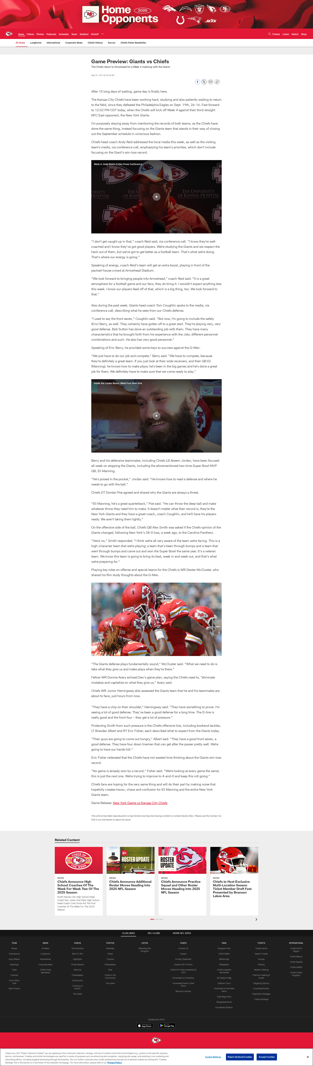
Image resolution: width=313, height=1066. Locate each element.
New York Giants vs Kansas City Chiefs (140, 803)
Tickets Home (261, 948)
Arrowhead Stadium (224, 1007)
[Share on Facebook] (197, 83)
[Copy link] (217, 82)
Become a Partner (183, 991)
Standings (14, 964)
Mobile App (224, 959)
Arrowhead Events (261, 988)
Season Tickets (261, 954)
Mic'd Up (77, 970)
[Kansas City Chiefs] (156, 1040)
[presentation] (257, 920)
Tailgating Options (261, 983)
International (45, 959)
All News (45, 948)
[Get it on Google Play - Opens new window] (167, 1027)
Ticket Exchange (261, 999)
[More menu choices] (102, 34)
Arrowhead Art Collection (183, 978)
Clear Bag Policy (224, 996)
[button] (156, 197)
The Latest (77, 994)
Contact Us (183, 948)
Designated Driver (224, 1002)
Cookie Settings (213, 1057)
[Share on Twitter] (204, 83)
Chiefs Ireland (296, 967)
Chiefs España (296, 962)
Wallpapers (224, 964)
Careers (183, 954)
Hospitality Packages (261, 994)
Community (77, 980)
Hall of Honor (14, 988)
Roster (14, 948)
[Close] (307, 1056)
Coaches (14, 975)
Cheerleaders (77, 975)
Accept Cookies (267, 1057)
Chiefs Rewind (77, 964)
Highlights (77, 959)
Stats (14, 970)
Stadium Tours (224, 983)
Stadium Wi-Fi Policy (183, 964)
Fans (110, 970)
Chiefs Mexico (296, 956)
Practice (110, 959)
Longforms (45, 954)
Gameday (110, 948)
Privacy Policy (114, 1062)
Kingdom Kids (224, 948)
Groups (261, 959)
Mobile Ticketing (261, 970)
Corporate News (45, 964)
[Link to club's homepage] (9, 34)
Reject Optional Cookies (240, 1057)
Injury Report (14, 959)
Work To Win (77, 954)
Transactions (14, 954)
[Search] (269, 34)
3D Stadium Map (224, 978)
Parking (261, 964)
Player (110, 954)
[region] (156, 1057)
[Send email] (210, 83)
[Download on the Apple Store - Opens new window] (144, 1026)
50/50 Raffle (224, 954)
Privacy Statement (183, 959)
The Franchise (77, 948)
